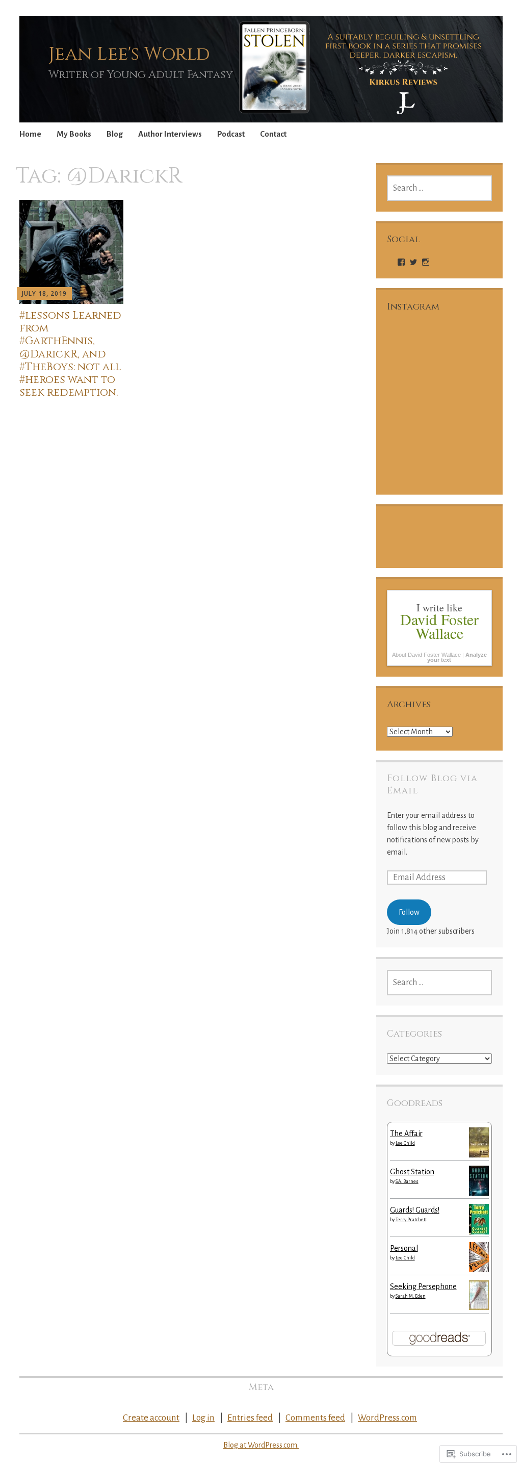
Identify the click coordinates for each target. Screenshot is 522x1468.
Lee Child (405, 1143)
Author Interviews (170, 134)
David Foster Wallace (439, 626)
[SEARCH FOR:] (439, 188)
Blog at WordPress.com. (261, 1445)
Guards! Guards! (414, 1210)
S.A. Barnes (407, 1181)
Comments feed (315, 1418)
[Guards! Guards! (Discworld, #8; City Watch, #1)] (479, 1233)
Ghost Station (412, 1172)
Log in (203, 1418)
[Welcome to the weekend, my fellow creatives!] (412, 351)
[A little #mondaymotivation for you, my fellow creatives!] (412, 404)
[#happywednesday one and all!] (466, 351)
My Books (74, 134)
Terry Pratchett (411, 1219)
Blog (115, 134)
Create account (151, 1418)
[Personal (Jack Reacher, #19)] (479, 1269)
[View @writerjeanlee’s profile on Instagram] (426, 262)
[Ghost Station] (479, 1193)
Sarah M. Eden (411, 1296)
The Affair (406, 1133)
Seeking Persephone (423, 1286)
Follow (409, 912)
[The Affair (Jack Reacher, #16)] (479, 1155)
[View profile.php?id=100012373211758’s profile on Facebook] (401, 262)
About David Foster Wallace (426, 655)
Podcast (231, 134)
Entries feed (250, 1418)
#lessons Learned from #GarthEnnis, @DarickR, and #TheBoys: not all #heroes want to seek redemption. (70, 354)
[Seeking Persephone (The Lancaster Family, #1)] (479, 1307)
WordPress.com (387, 1418)
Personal (404, 1248)
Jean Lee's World (129, 54)
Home (30, 134)
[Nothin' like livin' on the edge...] (466, 404)
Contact (273, 134)
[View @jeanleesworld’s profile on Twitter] (413, 262)
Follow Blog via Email (432, 784)
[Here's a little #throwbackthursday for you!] (466, 458)
